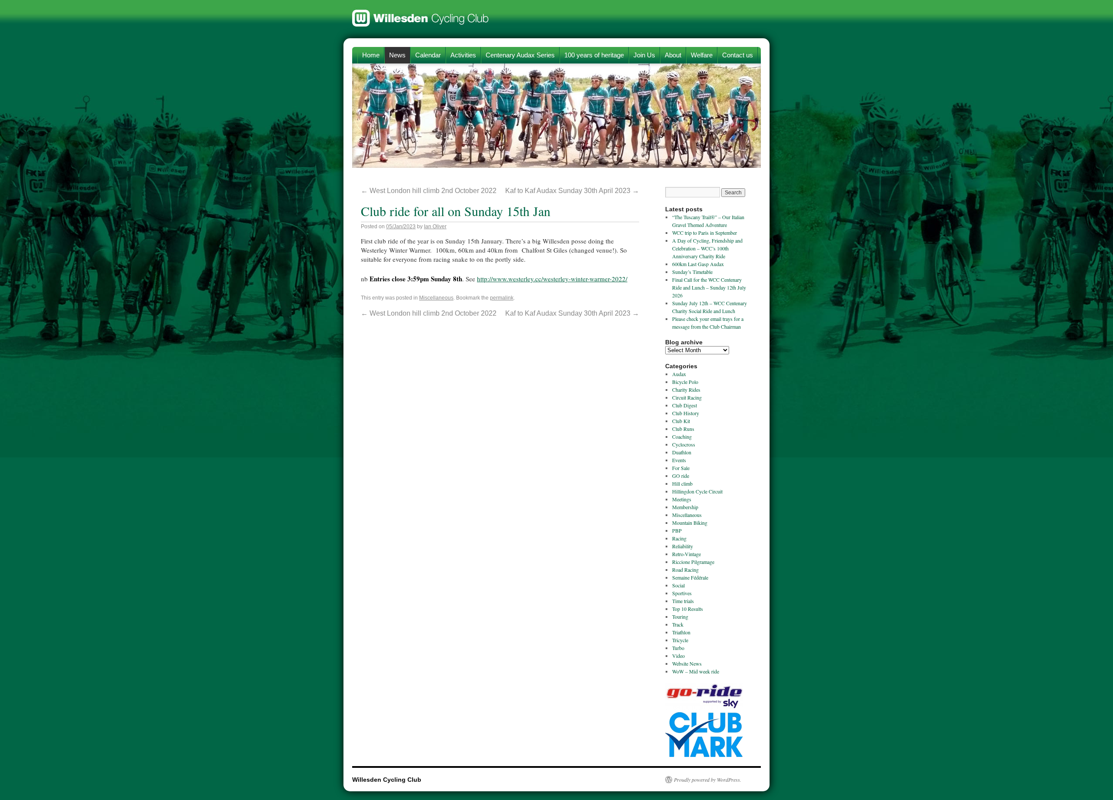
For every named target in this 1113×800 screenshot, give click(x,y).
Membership (685, 506)
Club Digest (684, 405)
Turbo (678, 647)
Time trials (683, 600)
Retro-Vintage (686, 553)
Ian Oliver (435, 226)
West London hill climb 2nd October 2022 (429, 190)
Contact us (737, 55)
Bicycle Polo (685, 381)
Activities (463, 55)
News (397, 55)
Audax (679, 373)
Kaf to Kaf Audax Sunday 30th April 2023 (572, 190)
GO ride (680, 475)
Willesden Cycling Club (420, 14)
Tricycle (680, 640)
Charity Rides (686, 389)
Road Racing (685, 569)
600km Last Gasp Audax (698, 263)
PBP (677, 530)
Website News (687, 663)
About (673, 55)
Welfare (702, 55)
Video (678, 655)
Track (677, 624)
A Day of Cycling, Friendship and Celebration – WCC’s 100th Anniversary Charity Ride (707, 248)
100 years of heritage (594, 55)
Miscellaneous (436, 298)
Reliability (682, 546)
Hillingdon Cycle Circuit (697, 491)
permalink (501, 298)
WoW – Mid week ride (695, 671)
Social (678, 585)
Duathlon (681, 452)
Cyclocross (683, 444)
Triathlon (681, 632)
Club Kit (681, 420)
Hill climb (682, 483)
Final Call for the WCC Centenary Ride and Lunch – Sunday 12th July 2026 (709, 287)
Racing (679, 538)
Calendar (428, 55)
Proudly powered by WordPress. (707, 779)
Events (679, 460)
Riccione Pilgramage (693, 561)
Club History (685, 413)
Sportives (682, 593)
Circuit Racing (687, 397)
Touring (680, 616)
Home (371, 55)
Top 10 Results (687, 608)
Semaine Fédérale (690, 577)
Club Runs (683, 428)
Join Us (644, 55)
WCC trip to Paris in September (704, 232)
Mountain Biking (689, 522)
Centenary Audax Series (520, 55)
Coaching (682, 436)
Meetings (681, 499)
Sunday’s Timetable (692, 271)
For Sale (681, 467)
